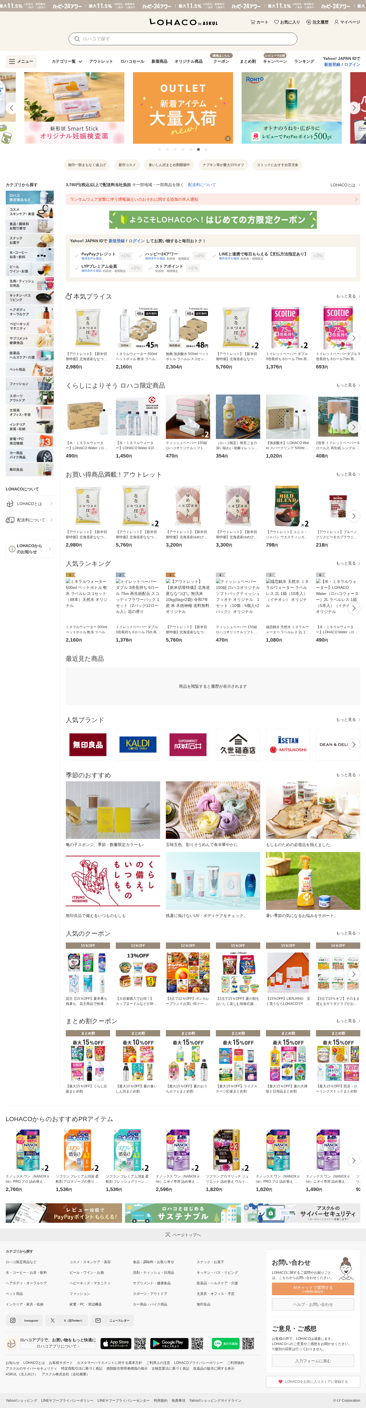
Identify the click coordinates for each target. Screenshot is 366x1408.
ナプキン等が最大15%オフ (223, 165)
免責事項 (178, 1400)
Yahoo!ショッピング (21, 1400)
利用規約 (161, 1400)
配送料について (202, 184)
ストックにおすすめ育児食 (277, 165)
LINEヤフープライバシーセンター (124, 1400)
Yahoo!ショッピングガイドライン (215, 1400)
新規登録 (332, 64)
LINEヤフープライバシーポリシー (67, 1400)
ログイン (352, 64)
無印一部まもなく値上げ (87, 165)
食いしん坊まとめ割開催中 (169, 165)
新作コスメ (127, 165)
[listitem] (30, 504)
